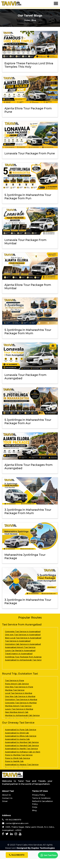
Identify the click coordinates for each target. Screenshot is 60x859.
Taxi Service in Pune (14, 680)
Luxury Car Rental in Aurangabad (20, 650)
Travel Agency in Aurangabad (18, 653)
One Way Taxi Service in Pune (19, 687)
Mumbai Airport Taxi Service (18, 706)
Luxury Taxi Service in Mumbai (19, 709)
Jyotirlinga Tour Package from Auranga (23, 657)
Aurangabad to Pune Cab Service (20, 729)
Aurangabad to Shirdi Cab (17, 733)
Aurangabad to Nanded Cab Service (22, 745)
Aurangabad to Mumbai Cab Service (22, 742)
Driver (5, 801)
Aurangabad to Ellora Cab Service (20, 736)
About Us (6, 795)
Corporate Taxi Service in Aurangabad (22, 631)
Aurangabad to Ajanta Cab (17, 739)
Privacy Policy (38, 795)
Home (27, 20)
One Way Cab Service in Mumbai (20, 696)
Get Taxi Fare (50, 855)
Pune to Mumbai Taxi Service (19, 755)
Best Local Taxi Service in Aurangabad (23, 638)
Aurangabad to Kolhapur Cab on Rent (22, 752)
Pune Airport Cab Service (17, 684)
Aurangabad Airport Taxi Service (20, 647)
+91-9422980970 (13, 819)
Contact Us (7, 798)
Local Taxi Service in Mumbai (18, 693)
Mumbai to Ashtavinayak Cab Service (22, 715)
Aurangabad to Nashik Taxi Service (21, 748)
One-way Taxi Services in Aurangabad (22, 634)
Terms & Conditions (41, 798)
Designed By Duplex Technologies (36, 848)
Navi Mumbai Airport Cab (16, 712)
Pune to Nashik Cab (14, 761)
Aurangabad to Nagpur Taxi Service (22, 764)
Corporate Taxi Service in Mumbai (21, 703)
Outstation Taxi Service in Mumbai (21, 699)
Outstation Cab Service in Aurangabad (23, 644)
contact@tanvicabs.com (16, 823)
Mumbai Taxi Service (14, 690)
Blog (34, 810)
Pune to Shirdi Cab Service (17, 758)
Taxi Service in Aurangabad (17, 641)
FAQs (34, 807)
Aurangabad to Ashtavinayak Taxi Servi (23, 660)
